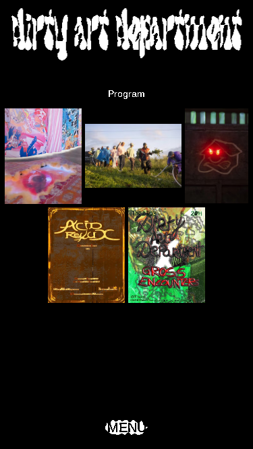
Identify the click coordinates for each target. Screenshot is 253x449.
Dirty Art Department (127, 34)
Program (126, 93)
